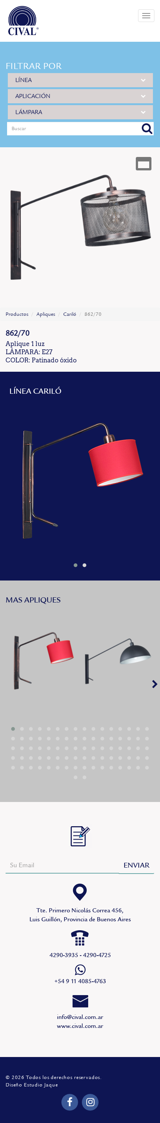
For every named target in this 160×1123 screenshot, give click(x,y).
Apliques (45, 314)
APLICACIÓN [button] (32, 96)
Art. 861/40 (80, 479)
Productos (17, 314)
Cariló (69, 314)
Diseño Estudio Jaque (32, 1085)
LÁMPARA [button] (28, 112)
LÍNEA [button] (23, 80)
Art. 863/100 (118, 660)
